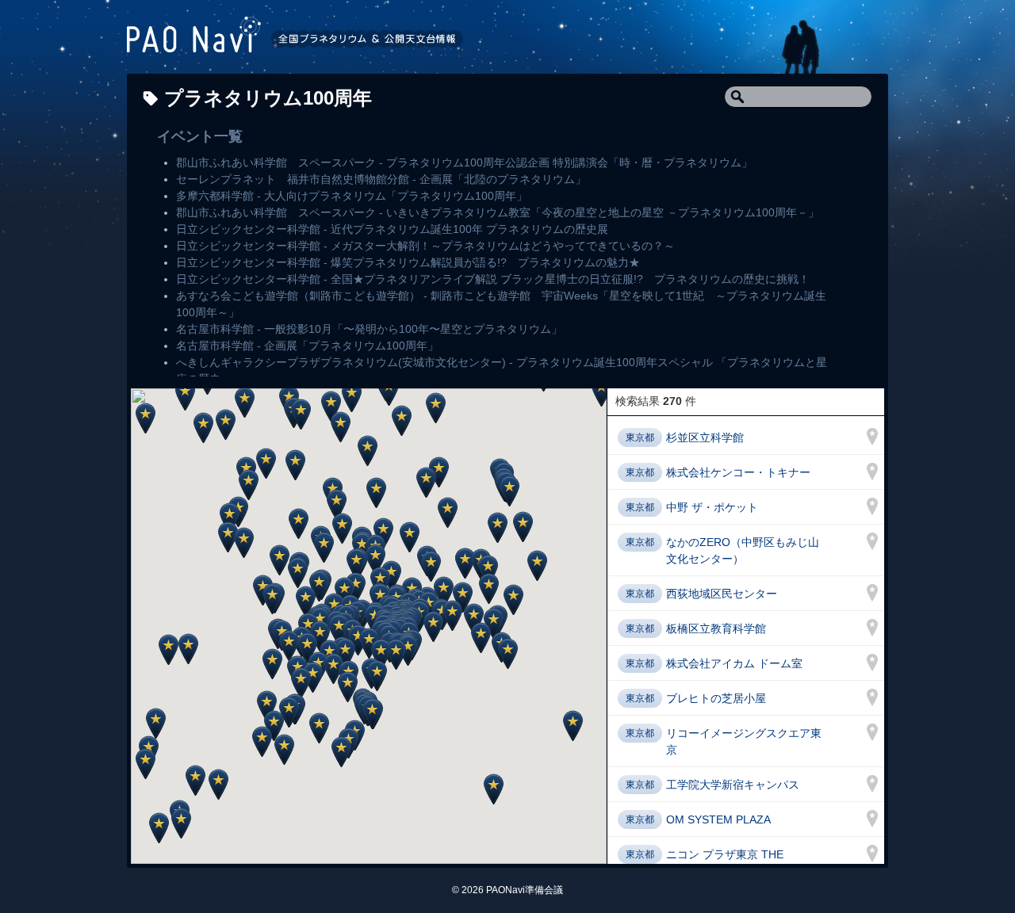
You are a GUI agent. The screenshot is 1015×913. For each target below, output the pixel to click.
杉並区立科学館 (705, 437)
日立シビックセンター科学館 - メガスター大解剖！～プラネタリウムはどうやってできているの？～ (425, 245)
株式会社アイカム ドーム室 (734, 663)
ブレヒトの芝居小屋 (716, 698)
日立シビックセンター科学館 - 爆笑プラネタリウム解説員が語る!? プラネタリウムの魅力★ (408, 262)
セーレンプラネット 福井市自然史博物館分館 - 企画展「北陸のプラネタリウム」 (381, 179)
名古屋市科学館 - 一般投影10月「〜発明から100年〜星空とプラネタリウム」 (369, 329)
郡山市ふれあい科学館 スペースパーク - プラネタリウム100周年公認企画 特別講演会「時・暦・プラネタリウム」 (464, 162)
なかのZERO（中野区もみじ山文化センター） (742, 550)
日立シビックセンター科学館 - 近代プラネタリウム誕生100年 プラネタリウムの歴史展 (392, 229)
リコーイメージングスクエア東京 (744, 741)
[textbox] (798, 97)
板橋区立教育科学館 (716, 628)
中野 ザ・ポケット (712, 507)
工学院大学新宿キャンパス (732, 784)
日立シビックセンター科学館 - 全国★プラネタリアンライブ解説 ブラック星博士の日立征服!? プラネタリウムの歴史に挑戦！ (493, 279)
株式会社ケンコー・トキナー (738, 472)
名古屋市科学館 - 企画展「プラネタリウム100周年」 (307, 345)
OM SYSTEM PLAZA (718, 819)
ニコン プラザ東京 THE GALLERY (724, 862)
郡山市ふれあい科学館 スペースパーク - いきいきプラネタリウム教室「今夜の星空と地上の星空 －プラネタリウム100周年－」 (497, 212)
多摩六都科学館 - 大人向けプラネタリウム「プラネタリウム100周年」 (351, 195)
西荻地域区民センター (721, 593)
